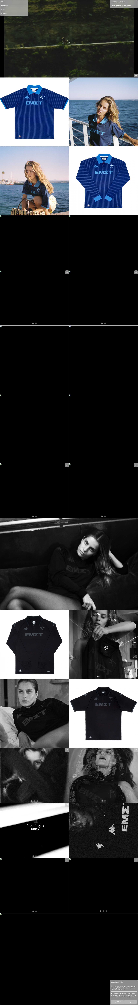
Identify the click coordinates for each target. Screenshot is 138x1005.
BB (2, 2)
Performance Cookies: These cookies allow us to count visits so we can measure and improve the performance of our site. (123, 995)
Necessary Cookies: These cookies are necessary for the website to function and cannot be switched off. (123, 988)
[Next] (60, 297)
